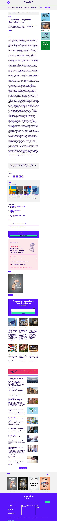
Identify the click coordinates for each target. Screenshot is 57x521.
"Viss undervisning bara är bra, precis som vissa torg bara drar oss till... (33, 360)
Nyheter (9, 7)
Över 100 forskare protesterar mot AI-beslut (27, 196)
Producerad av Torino (10, 520)
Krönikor (25, 7)
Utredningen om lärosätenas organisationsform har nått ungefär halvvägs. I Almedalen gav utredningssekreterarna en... (23, 337)
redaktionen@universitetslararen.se (25, 267)
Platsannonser (34, 7)
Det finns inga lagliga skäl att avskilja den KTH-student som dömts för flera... (23, 360)
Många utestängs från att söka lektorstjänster (18, 264)
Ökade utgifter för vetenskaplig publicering (12, 356)
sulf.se (37, 505)
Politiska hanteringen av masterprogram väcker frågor (35, 197)
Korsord (9, 512)
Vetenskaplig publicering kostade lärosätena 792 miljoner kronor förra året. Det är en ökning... (12, 361)
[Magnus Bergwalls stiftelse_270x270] (45, 21)
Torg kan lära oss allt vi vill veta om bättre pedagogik (17, 250)
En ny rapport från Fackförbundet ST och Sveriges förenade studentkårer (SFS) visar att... (33, 336)
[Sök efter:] (48, 2)
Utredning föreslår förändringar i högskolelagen (19, 196)
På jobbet (21, 7)
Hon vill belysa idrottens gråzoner (16, 428)
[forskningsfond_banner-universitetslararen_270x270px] (45, 30)
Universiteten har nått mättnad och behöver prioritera (20, 261)
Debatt (28, 7)
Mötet (17, 7)
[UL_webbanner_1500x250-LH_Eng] (23, 373)
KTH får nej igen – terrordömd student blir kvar (23, 356)
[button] (14, 176)
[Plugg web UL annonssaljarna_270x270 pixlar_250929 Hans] (45, 49)
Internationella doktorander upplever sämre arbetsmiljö (33, 330)
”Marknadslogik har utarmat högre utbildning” (12, 196)
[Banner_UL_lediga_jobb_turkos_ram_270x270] (45, 40)
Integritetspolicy (11, 513)
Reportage (13, 7)
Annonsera (10, 508)
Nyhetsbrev (10, 509)
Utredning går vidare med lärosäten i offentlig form (23, 330)
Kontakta (10, 505)
